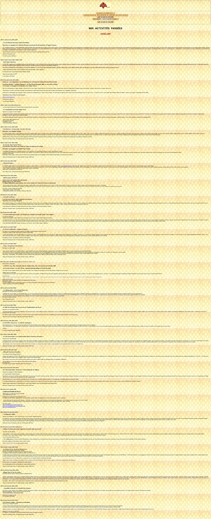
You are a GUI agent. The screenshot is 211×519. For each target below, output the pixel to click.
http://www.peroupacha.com (9, 97)
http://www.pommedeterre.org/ (9, 407)
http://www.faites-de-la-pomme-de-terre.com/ (12, 404)
